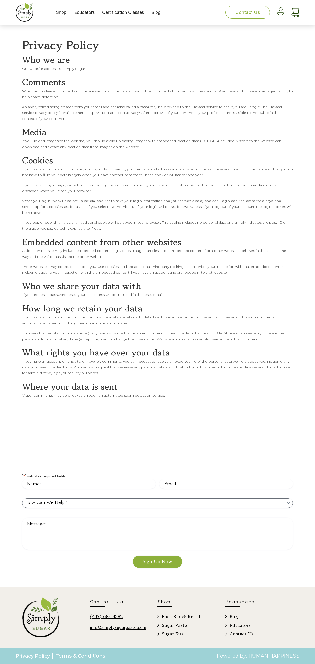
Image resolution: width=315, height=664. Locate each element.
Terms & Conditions (80, 656)
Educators (84, 12)
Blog (156, 12)
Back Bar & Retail (181, 616)
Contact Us (248, 12)
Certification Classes (123, 12)
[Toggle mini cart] (295, 12)
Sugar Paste (174, 625)
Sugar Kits (173, 634)
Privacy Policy (33, 656)
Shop (61, 12)
